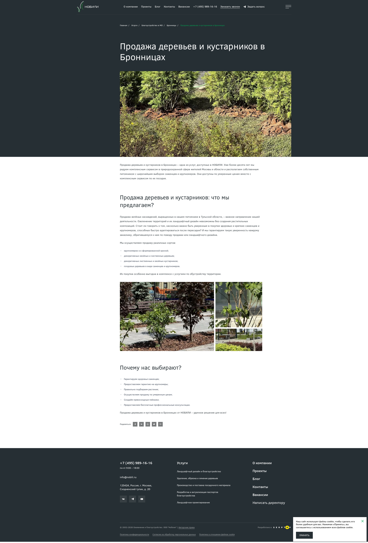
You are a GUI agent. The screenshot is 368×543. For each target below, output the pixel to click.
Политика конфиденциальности (134, 535)
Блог (157, 7)
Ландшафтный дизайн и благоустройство (199, 472)
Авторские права (187, 528)
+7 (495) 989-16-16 (205, 7)
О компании (131, 7)
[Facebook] (135, 425)
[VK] (141, 425)
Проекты (146, 7)
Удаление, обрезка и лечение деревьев (197, 479)
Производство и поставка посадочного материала (203, 486)
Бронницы (171, 26)
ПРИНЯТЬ (304, 535)
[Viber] (160, 425)
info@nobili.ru (128, 478)
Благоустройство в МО (152, 26)
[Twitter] (154, 425)
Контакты (169, 7)
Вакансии (184, 7)
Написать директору (269, 503)
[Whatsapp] (147, 425)
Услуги (134, 26)
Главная (123, 26)
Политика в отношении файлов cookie (217, 535)
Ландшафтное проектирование (193, 503)
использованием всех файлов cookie (333, 527)
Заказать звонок (230, 7)
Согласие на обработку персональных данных (174, 535)
